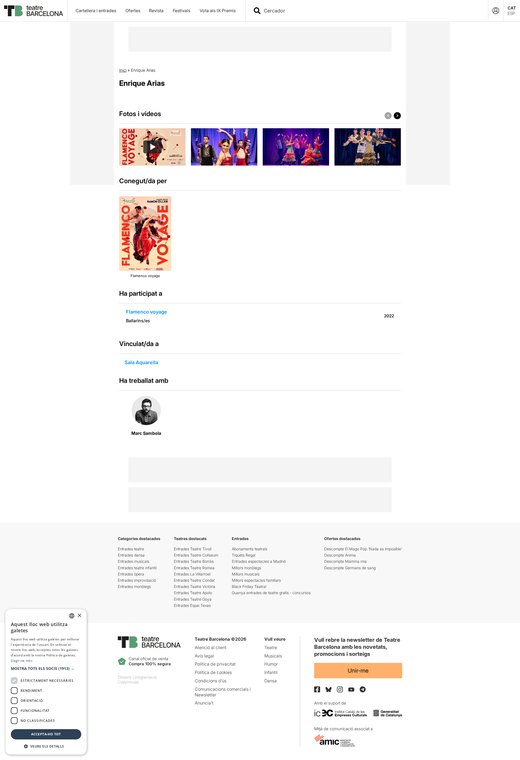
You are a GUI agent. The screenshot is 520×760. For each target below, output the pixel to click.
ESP (511, 13)
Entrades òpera (131, 574)
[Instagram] (340, 689)
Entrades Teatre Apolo (193, 592)
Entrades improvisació (137, 580)
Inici (122, 70)
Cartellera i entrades (96, 10)
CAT (512, 8)
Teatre (270, 647)
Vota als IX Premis (218, 10)
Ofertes (132, 10)
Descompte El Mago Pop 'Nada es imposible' (363, 549)
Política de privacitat (215, 664)
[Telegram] (363, 689)
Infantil (271, 672)
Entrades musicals (133, 561)
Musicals (273, 656)
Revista (156, 10)
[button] (46, 668)
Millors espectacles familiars (256, 580)
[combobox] (371, 10)
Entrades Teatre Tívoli (193, 549)
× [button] (79, 616)
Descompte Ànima (340, 555)
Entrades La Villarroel (192, 574)
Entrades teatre (131, 549)
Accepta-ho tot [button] (46, 734)
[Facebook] (317, 689)
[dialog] (46, 682)
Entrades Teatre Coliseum (196, 555)
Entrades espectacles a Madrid (258, 561)
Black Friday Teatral (249, 586)
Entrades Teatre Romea (194, 567)
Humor (271, 664)
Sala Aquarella (141, 362)
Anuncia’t (204, 703)
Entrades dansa (131, 555)
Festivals (181, 10)
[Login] (495, 10)
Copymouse (128, 682)
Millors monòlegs (246, 567)
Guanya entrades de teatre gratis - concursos (271, 592)
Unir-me (358, 670)
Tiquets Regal (243, 555)
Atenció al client (210, 647)
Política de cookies (213, 672)
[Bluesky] (329, 689)
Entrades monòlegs (134, 586)
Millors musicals (245, 574)
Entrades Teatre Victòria (194, 586)
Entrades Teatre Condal (194, 580)
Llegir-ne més (21, 660)
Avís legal (204, 656)
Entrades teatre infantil (137, 567)
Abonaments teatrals (249, 549)
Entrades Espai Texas (192, 605)
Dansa (270, 680)
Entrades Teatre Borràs (194, 561)
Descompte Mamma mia (345, 561)
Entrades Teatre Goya (193, 599)
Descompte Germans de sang (350, 567)
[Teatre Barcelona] (33, 10)
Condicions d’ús (210, 680)
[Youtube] (351, 689)
